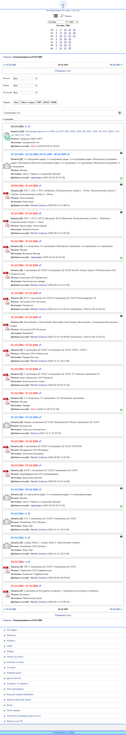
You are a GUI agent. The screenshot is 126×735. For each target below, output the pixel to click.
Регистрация (13, 710)
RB (84, 131)
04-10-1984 (17, 513)
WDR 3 (111, 131)
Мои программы (15, 689)
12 (61, 42)
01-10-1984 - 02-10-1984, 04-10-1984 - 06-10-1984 (39, 154)
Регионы (11, 635)
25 (70, 39)
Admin (34, 146)
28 (70, 48)
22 (70, 30)
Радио (10, 651)
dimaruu (35, 433)
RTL (22, 135)
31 (74, 36)
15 (65, 30)
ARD (67, 131)
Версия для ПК (15, 721)
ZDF (105, 131)
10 (61, 36)
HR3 (17, 135)
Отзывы (11, 667)
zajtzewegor (36, 177)
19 (65, 42)
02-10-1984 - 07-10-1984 (24, 465)
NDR (79, 131)
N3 (117, 131)
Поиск (68, 16)
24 (70, 36)
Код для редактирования (20, 694)
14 (61, 48)
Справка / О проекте (17, 683)
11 (61, 39)
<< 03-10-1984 (9, 65)
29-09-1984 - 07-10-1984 (24, 185)
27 (70, 45)
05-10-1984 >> (116, 65)
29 (74, 30)
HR (100, 131)
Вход (9, 705)
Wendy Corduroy (39, 205)
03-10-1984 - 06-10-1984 (24, 489)
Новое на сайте (15, 656)
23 (70, 33)
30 (74, 33)
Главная (7, 57)
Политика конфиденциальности (24, 715)
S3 (12, 135)
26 (70, 42)
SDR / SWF (92, 131)
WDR (72, 131)
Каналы (11, 640)
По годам (12, 630)
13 (61, 45)
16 (65, 33)
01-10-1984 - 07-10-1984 (24, 213)
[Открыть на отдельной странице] (29, 127)
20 (65, 45)
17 (65, 36)
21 (65, 48)
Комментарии (14, 672)
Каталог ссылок (15, 662)
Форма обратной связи (19, 699)
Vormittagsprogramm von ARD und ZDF (44, 131)
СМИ (9, 646)
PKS (28, 135)
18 (65, 39)
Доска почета (14, 678)
